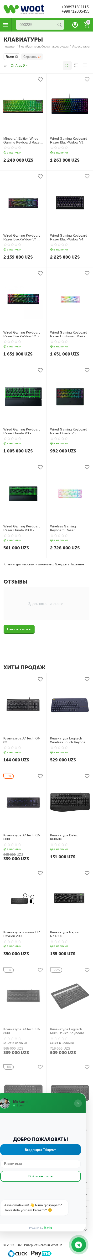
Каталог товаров (5, 24)
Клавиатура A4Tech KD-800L (21, 1031)
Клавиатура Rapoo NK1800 (64, 934)
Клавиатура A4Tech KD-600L (21, 837)
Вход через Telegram (41, 1150)
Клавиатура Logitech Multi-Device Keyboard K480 (67, 1031)
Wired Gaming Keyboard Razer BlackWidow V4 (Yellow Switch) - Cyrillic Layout (22, 238)
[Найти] (59, 25)
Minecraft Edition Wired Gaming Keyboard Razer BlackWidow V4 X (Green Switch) (22, 141)
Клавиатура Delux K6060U (64, 837)
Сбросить (30, 56)
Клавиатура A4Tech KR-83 (21, 740)
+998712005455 (75, 11)
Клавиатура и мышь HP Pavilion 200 (21, 934)
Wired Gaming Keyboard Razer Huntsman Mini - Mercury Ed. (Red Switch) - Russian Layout (69, 334)
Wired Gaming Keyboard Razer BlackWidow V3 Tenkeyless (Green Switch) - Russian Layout (69, 141)
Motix (48, 1228)
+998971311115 (75, 7)
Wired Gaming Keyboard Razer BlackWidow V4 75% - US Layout (68, 238)
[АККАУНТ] (75, 24)
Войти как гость (40, 1176)
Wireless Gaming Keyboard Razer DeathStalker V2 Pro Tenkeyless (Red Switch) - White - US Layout (69, 528)
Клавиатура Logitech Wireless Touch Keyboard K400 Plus (69, 740)
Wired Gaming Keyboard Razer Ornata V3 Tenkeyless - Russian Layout (68, 431)
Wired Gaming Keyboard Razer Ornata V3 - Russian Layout (22, 431)
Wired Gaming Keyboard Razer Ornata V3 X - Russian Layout (22, 528)
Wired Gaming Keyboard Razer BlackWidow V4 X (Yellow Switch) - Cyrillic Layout (22, 334)
